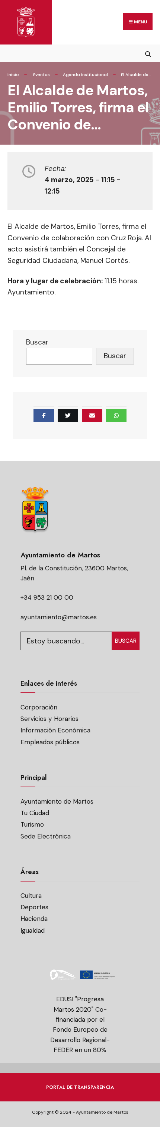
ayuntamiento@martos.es (58, 617)
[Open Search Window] (147, 53)
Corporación (38, 707)
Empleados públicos (50, 742)
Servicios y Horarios (49, 719)
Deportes (34, 907)
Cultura (31, 896)
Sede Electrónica (45, 836)
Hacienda (34, 919)
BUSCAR (126, 641)
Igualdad (32, 930)
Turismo (32, 824)
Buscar (37, 342)
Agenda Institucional (85, 75)
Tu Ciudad (34, 813)
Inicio (13, 75)
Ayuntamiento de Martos (56, 801)
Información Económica (55, 730)
